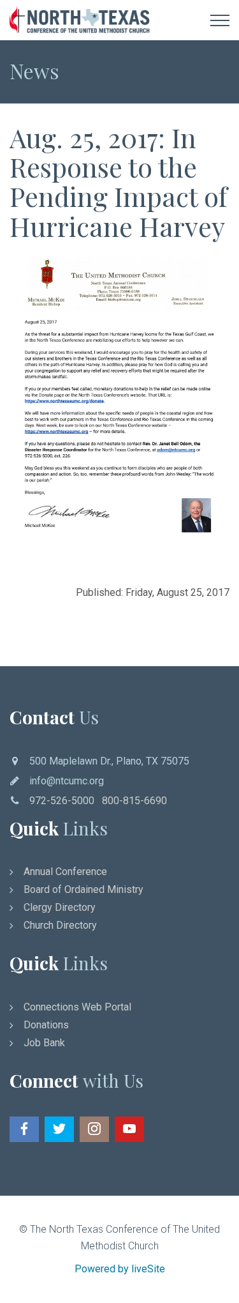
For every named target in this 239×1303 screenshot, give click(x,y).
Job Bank (44, 1043)
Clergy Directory (60, 907)
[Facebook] (24, 1129)
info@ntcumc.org (66, 781)
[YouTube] (129, 1129)
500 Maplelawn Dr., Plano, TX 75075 (109, 761)
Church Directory (60, 925)
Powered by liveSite (120, 1269)
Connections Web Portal (77, 1007)
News (34, 70)
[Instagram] (94, 1129)
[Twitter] (59, 1129)
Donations (46, 1025)
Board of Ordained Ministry (83, 889)
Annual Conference (65, 871)
